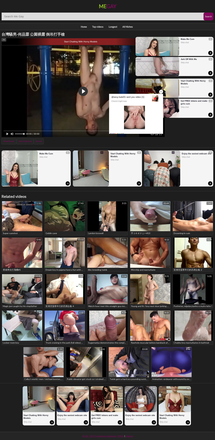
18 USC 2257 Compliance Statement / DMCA (103, 436)
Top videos (97, 26)
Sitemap (129, 436)
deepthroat (8, 141)
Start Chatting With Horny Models (80, 41)
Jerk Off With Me (189, 59)
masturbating (25, 141)
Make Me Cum (187, 39)
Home (84, 26)
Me (107, 6)
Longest (113, 26)
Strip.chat (185, 42)
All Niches (127, 26)
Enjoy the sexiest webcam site (196, 153)
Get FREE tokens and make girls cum (194, 102)
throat (39, 141)
